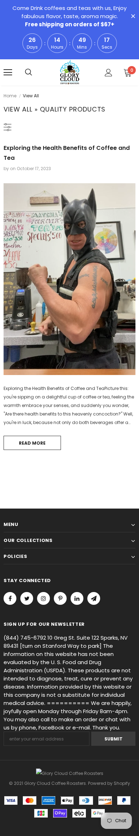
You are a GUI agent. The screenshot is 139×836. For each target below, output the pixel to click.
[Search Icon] (28, 72)
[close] (133, 16)
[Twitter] (26, 598)
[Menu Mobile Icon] (8, 72)
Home (10, 96)
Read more (32, 443)
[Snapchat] (93, 598)
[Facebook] (10, 598)
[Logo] (69, 72)
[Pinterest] (60, 598)
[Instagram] (43, 598)
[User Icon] (108, 72)
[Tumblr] (77, 598)
